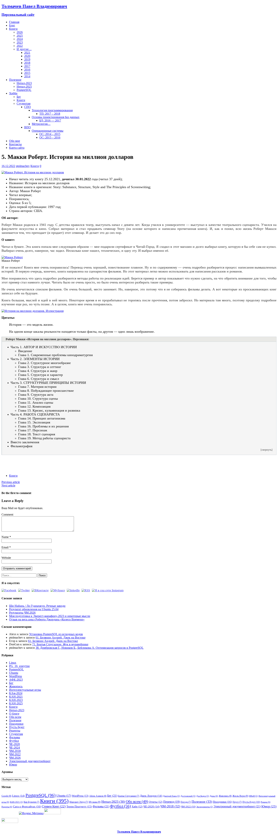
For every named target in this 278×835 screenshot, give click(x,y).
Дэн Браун (202, 796)
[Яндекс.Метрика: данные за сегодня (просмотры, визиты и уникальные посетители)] (31, 813)
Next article (8, 485)
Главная (14, 22)
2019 (27, 59)
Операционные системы (47, 130)
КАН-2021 (16, 696)
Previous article (11, 482)
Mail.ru (40, 461)
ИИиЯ (253, 796)
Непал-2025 (24, 86)
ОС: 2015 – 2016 (49, 137)
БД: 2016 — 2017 (50, 120)
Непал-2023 (24, 83)
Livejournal (54, 461)
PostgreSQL (24, 90)
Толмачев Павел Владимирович (139, 831)
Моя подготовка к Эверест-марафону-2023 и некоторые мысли (49, 616)
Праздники (16, 723)
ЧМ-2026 (15, 757)
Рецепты (14, 730)
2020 (27, 56)
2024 (20, 39)
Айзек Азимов (97, 796)
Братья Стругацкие (128, 796)
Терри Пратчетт (79, 806)
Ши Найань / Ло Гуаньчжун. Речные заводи (37, 605)
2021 (27, 52)
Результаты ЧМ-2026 (22, 612)
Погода (186, 802)
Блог (12, 25)
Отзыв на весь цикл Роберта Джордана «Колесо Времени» (47, 619)
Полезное (15, 79)
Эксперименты (204, 807)
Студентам (23, 103)
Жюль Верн (240, 795)
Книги (13, 28)
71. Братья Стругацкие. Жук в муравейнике (60, 644)
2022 (20, 45)
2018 (27, 62)
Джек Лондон (151, 795)
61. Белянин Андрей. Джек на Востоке (60, 637)
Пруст (237, 802)
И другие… (24, 49)
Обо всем (15, 717)
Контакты (15, 144)
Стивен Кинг (54, 806)
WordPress (15, 676)
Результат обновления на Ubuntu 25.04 (33, 609)
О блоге (14, 713)
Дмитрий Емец (171, 796)
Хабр (137, 806)
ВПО (27, 127)
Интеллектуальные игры (25, 689)
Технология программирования (52, 110)
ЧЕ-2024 (14, 747)
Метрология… (41, 123)
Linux (12, 662)
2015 (27, 73)
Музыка (95, 801)
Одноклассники (33, 461)
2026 (20, 32)
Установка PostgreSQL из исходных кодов (56, 634)
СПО (27, 107)
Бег (19, 96)
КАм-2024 (15, 693)
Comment (7, 514)
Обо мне (14, 140)
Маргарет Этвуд (78, 802)
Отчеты (155, 801)
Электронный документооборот (29, 761)
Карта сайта (16, 147)
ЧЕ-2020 (14, 744)
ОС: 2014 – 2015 (49, 134)
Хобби (13, 93)
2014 (27, 76)
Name (5, 537)
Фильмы (14, 737)
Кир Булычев (31, 802)
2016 (27, 69)
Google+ (47, 461)
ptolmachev (23, 166)
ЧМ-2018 (15, 751)
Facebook (12, 461)
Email (5, 547)
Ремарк (265, 802)
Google (6, 796)
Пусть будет (16, 727)
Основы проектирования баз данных (55, 117)
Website (6, 557)
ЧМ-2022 (15, 754)
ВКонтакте (26, 461)
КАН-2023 (16, 700)
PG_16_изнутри (19, 666)
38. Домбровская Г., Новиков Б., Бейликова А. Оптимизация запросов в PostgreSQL (90, 647)
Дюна (214, 796)
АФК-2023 (16, 679)
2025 (20, 35)
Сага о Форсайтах (27, 806)
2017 (27, 66)
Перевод (171, 801)
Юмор (13, 764)
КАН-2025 (16, 703)
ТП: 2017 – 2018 (49, 113)
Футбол (14, 740)
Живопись (16, 686)
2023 (20, 42)
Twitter (19, 461)
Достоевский (188, 796)
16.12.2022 (8, 166)
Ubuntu (13, 672)
